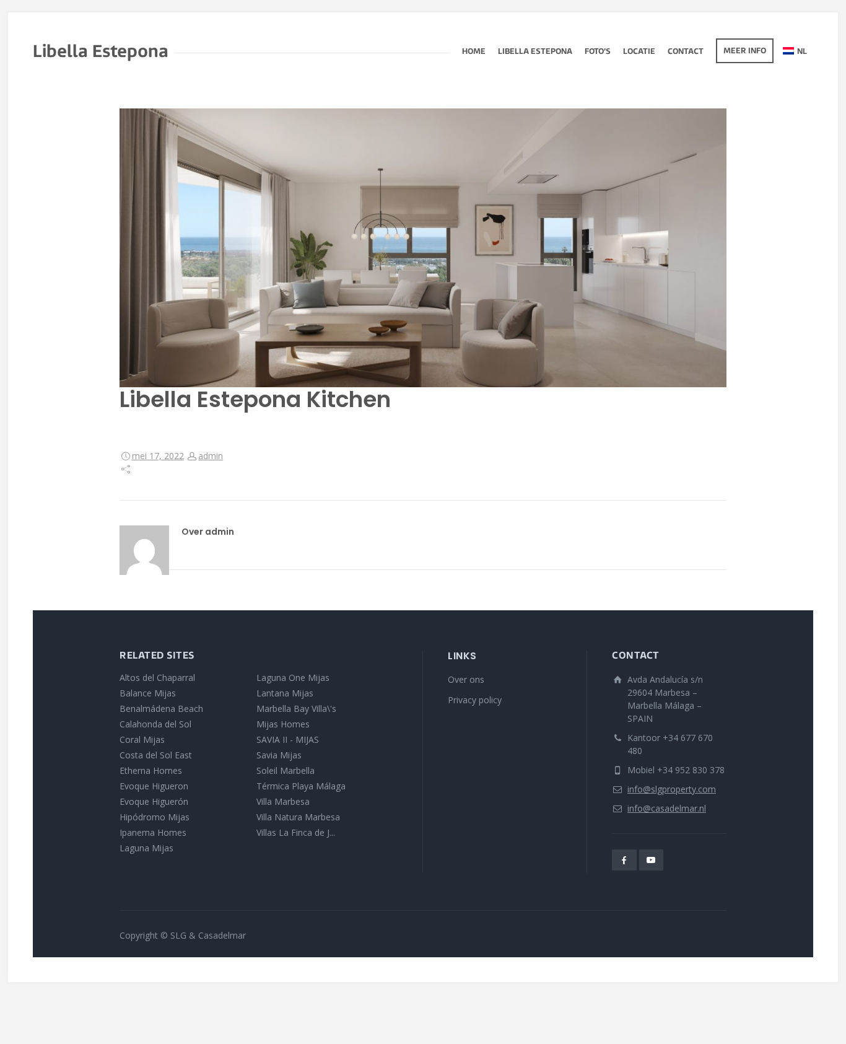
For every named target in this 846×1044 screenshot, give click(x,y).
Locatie (639, 52)
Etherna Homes (151, 770)
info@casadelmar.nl (666, 808)
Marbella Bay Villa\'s (296, 708)
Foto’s (598, 52)
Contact (686, 52)
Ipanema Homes (153, 832)
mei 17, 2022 (158, 456)
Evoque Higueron (154, 786)
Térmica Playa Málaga (301, 786)
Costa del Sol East (156, 755)
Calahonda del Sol (155, 724)
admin (210, 456)
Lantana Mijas (284, 693)
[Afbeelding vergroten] (423, 247)
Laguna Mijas (146, 848)
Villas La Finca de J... (295, 832)
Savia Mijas (279, 755)
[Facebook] (624, 860)
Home (474, 52)
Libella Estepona (535, 52)
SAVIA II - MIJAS (287, 739)
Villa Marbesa (283, 801)
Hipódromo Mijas (155, 817)
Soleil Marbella (285, 770)
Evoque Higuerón (154, 801)
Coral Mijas (142, 739)
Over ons (466, 679)
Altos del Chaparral (157, 677)
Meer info (744, 51)
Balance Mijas (148, 693)
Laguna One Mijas (292, 677)
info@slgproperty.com (671, 789)
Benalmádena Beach (161, 708)
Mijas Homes (283, 724)
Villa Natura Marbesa (298, 817)
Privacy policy (475, 700)
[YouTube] (651, 860)
